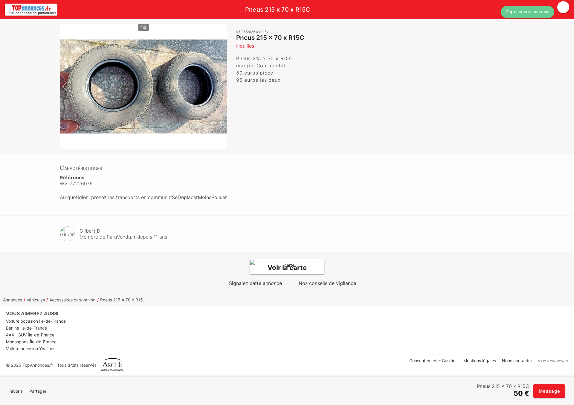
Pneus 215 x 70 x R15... (123, 299)
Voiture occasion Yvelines (30, 348)
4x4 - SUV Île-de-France (30, 334)
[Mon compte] (563, 7)
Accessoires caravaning (72, 299)
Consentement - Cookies (433, 360)
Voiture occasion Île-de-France (36, 321)
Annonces (12, 299)
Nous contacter (517, 360)
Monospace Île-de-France (31, 341)
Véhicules (36, 299)
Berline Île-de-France (26, 327)
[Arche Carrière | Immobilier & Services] (112, 365)
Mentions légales (479, 360)
